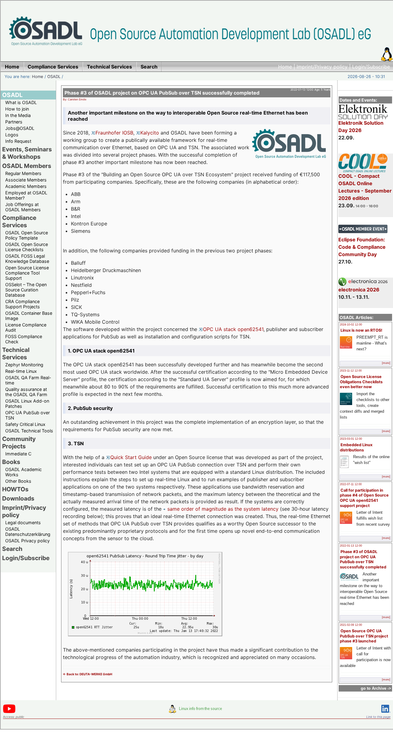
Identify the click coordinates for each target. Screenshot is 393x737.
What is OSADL (21, 102)
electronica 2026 (358, 290)
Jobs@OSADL (19, 128)
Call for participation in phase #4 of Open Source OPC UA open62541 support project (364, 498)
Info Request (18, 141)
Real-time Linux (21, 371)
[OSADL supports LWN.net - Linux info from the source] (197, 711)
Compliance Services (19, 221)
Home (285, 67)
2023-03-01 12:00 (351, 438)
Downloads (18, 498)
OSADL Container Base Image (28, 315)
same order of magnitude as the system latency (222, 509)
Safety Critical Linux (25, 424)
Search (12, 548)
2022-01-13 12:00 (351, 545)
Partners (13, 121)
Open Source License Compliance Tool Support (27, 273)
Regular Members (23, 173)
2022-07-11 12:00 (351, 484)
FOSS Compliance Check (23, 339)
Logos (11, 134)
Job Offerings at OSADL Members (23, 207)
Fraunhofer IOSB (114, 133)
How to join (17, 108)
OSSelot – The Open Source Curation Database (26, 290)
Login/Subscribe (371, 67)
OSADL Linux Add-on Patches (27, 403)
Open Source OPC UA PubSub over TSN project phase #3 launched (364, 636)
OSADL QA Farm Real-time (28, 380)
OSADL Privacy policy (27, 540)
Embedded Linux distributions (356, 447)
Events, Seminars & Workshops (27, 153)
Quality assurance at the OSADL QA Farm (26, 392)
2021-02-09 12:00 (351, 624)
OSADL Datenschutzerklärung (27, 531)
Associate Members (26, 179)
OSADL (53, 76)
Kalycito (149, 133)
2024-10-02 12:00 (351, 324)
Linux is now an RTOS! (361, 330)
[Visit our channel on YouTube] (9, 712)
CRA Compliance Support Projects (22, 304)
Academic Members (26, 186)
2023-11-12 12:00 (351, 370)
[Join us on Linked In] (386, 714)
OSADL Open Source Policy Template (26, 235)
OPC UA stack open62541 (233, 329)
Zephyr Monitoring (24, 364)
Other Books (18, 481)
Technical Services (15, 353)
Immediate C (18, 453)
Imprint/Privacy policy (322, 67)
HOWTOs (15, 489)
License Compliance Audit (25, 327)
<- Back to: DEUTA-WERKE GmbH (87, 674)
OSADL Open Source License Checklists (26, 247)
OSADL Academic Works (23, 472)
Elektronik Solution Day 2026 (360, 126)
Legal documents (23, 522)
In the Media (18, 115)
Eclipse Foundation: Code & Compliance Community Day (362, 246)
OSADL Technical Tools (29, 430)
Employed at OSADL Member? (26, 195)
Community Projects (19, 442)
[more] (386, 363)
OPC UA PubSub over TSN (27, 415)
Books (11, 462)
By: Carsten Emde (74, 99)
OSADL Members (26, 166)
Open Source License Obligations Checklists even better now (361, 381)
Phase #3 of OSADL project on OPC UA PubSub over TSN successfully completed (363, 559)
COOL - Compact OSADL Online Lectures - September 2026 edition (365, 187)
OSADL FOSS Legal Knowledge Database (27, 258)
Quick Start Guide (131, 457)
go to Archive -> (376, 688)
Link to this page (378, 717)
